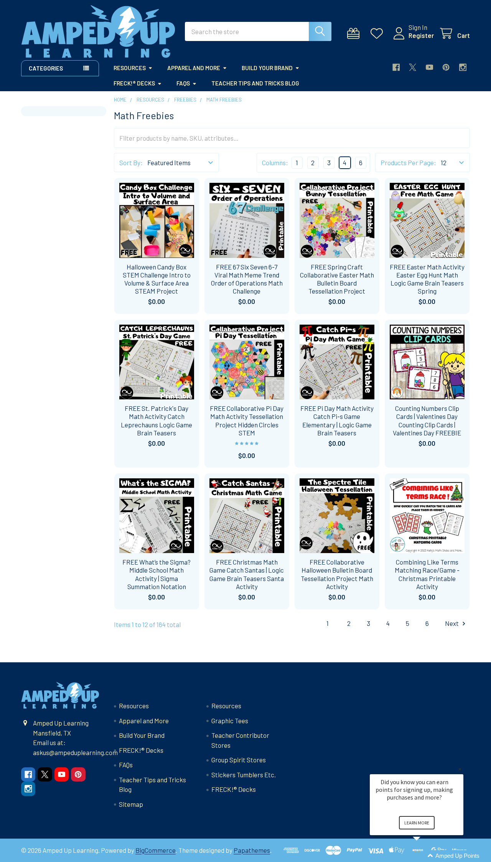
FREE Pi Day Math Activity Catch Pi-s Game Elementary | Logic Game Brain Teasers (337, 420)
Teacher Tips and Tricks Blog (255, 83)
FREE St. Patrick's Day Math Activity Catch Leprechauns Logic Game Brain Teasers (156, 420)
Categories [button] (46, 68)
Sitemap (131, 804)
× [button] (459, 769)
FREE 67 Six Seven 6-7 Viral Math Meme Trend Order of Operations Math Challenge (247, 279)
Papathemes (252, 850)
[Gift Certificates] (355, 33)
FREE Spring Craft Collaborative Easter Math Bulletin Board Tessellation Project (337, 279)
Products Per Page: (408, 162)
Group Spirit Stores (238, 759)
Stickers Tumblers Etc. (243, 774)
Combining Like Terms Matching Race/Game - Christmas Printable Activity (427, 574)
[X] (412, 67)
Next (452, 623)
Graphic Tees (229, 720)
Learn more (416, 823)
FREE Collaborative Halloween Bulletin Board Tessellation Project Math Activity (337, 574)
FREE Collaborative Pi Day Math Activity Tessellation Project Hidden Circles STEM (246, 420)
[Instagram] (463, 67)
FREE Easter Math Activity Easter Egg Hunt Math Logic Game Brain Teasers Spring (427, 279)
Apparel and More (193, 67)
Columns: (275, 162)
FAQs (183, 83)
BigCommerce (155, 850)
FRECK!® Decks (134, 83)
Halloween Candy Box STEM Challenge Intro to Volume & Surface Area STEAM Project (157, 279)
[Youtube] (429, 67)
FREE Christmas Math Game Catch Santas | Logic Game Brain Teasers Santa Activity (246, 574)
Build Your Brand (267, 67)
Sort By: (131, 162)
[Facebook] (396, 67)
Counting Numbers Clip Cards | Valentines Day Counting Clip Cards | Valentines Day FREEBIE (427, 420)
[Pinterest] (446, 67)
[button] (425, 856)
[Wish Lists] (378, 33)
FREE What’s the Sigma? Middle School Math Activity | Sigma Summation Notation (156, 574)
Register (421, 35)
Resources (130, 67)
